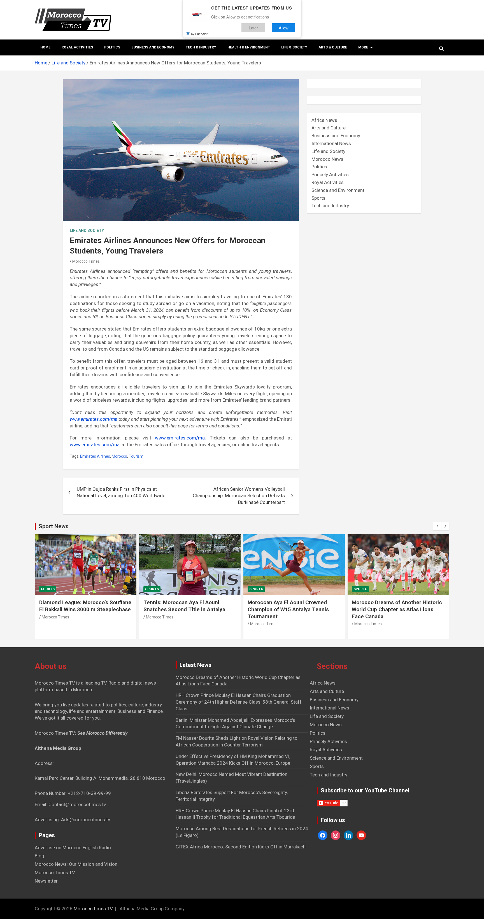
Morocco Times (86, 261)
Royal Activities (77, 47)
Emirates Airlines (95, 456)
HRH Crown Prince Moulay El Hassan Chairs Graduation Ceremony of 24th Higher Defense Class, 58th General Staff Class (239, 701)
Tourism (136, 456)
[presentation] (437, 526)
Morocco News (327, 159)
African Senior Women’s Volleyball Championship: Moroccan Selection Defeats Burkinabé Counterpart (239, 495)
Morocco (119, 456)
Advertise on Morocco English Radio (73, 847)
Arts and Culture (328, 128)
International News (331, 143)
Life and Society (87, 230)
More (363, 47)
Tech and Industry (330, 205)
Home (45, 47)
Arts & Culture (332, 47)
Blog (39, 855)
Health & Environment (248, 47)
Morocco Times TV (55, 872)
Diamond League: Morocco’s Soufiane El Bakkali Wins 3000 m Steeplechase (85, 606)
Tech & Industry (201, 47)
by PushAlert (199, 33)
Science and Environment (337, 190)
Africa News (324, 120)
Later (253, 28)
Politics (112, 47)
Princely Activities (330, 174)
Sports (318, 198)
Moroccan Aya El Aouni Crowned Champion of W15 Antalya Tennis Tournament (288, 609)
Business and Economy (152, 47)
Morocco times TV (93, 908)
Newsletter (46, 881)
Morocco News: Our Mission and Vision (76, 864)
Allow (283, 28)
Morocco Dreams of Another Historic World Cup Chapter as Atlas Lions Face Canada (397, 609)
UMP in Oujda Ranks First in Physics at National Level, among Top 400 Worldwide (121, 492)
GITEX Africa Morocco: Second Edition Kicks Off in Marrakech (241, 847)
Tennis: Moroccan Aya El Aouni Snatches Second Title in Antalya (184, 606)
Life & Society (294, 47)
